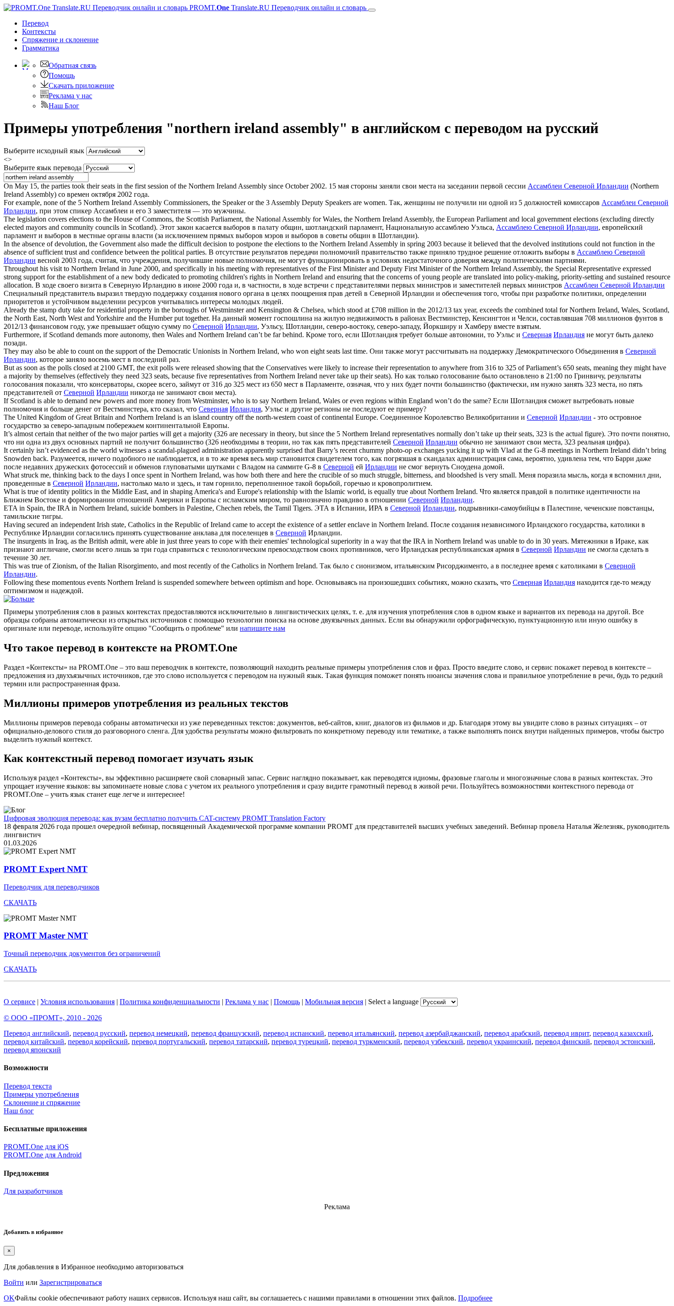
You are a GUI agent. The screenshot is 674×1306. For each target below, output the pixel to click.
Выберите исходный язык (44, 151)
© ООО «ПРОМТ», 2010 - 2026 (53, 1018)
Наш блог (19, 1111)
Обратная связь (72, 65)
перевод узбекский (433, 1041)
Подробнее (475, 1298)
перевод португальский (168, 1041)
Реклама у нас (70, 96)
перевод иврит (566, 1033)
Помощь (62, 75)
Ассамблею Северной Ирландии (547, 227)
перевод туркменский (366, 1041)
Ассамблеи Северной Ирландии (578, 186)
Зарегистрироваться (70, 1282)
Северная (537, 335)
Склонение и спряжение (42, 1102)
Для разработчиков (33, 1191)
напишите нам (262, 628)
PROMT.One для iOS (36, 1146)
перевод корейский (98, 1041)
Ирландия (569, 335)
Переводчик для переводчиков (51, 887)
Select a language (393, 1002)
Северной (208, 326)
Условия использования (77, 1002)
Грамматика (40, 48)
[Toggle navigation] (372, 10)
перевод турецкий (299, 1041)
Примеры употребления (41, 1094)
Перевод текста (28, 1086)
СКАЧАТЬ (20, 902)
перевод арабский (512, 1033)
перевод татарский (238, 1041)
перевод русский (99, 1033)
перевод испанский (293, 1033)
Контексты (39, 31)
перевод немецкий (158, 1033)
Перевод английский (36, 1033)
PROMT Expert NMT (46, 869)
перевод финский (562, 1041)
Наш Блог (64, 106)
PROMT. (277, 7)
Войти (14, 1282)
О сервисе (19, 1002)
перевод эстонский (623, 1041)
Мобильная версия (334, 1002)
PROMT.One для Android (43, 1155)
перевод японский (32, 1050)
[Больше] (19, 599)
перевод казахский (622, 1033)
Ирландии (241, 326)
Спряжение (60, 40)
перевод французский (225, 1033)
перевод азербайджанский (439, 1033)
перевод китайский (34, 1041)
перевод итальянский (361, 1033)
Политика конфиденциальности (170, 1002)
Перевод (35, 23)
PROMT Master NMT (46, 935)
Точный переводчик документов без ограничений (82, 953)
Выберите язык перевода (43, 168)
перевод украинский (499, 1041)
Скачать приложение (81, 85)
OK (9, 1298)
